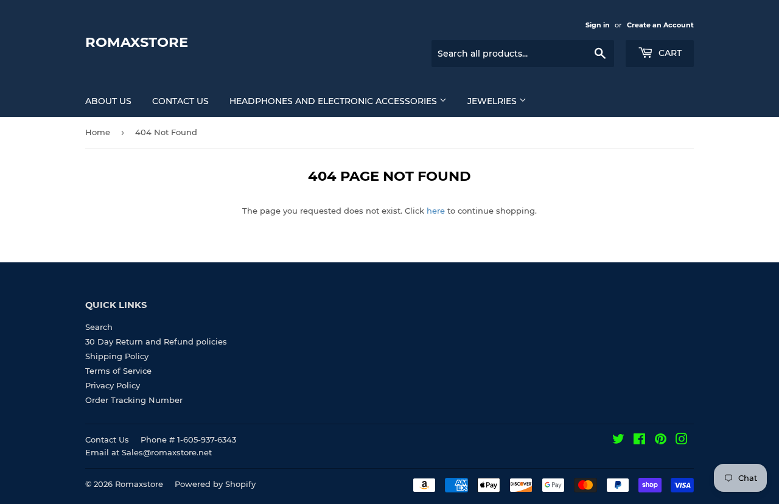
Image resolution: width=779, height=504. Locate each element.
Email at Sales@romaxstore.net (148, 452)
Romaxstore (136, 42)
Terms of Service (118, 371)
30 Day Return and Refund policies (156, 341)
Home (97, 132)
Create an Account (660, 25)
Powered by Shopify (215, 484)
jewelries (493, 101)
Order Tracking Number (134, 400)
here (436, 210)
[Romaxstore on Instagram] (682, 441)
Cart (669, 52)
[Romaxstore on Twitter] (618, 441)
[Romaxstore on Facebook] (639, 441)
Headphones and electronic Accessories (334, 101)
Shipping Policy (116, 356)
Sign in (597, 25)
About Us (108, 101)
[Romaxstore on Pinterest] (660, 441)
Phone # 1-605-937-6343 (188, 439)
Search (99, 327)
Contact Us (180, 101)
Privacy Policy (112, 385)
